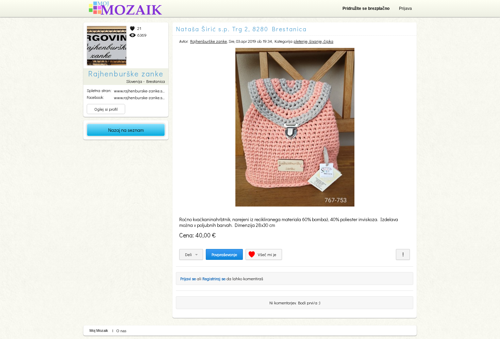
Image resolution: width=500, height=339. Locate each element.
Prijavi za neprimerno (403, 254)
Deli (188, 254)
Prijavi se (188, 278)
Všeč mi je (267, 254)
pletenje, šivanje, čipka (313, 41)
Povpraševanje (224, 254)
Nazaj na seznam (126, 130)
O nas (121, 331)
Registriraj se (214, 278)
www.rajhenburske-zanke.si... (139, 90)
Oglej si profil (106, 109)
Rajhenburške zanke (208, 41)
